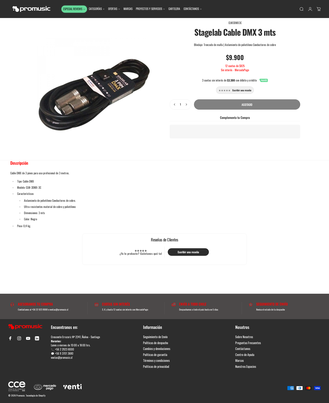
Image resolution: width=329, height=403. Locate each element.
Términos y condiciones (156, 361)
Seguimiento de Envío (155, 337)
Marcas (239, 361)
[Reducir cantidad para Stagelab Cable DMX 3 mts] (174, 104)
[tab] (19, 163)
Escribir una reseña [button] (188, 252)
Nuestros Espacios (245, 367)
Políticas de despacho (155, 343)
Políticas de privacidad (156, 367)
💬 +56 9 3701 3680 (62, 353)
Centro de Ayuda (244, 355)
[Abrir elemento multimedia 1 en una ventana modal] (94, 94)
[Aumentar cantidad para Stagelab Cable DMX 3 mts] (187, 104)
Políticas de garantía (155, 355)
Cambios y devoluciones (156, 349)
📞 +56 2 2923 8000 (62, 349)
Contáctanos (242, 349)
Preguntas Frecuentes (248, 343)
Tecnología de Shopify (35, 395)
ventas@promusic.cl (61, 357)
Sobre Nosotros (244, 337)
